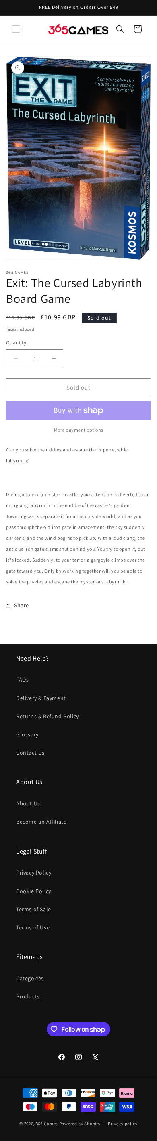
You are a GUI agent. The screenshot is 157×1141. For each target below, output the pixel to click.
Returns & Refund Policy (47, 716)
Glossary (27, 734)
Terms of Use (33, 927)
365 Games (47, 1123)
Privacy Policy (33, 872)
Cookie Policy (33, 891)
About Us (28, 803)
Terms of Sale (33, 909)
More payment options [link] (78, 430)
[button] (16, 29)
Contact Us (30, 752)
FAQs (22, 679)
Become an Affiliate (41, 821)
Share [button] (21, 605)
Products (28, 996)
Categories (30, 978)
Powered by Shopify (80, 1123)
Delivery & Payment (41, 698)
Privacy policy (123, 1123)
